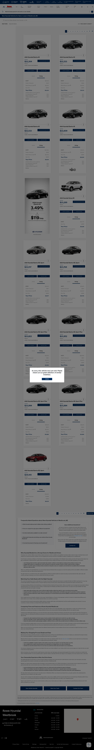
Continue (47, 379)
